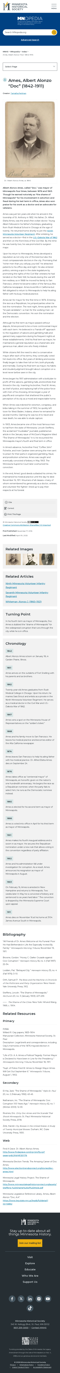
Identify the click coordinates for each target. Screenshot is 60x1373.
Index (24, 52)
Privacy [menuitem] (13, 1365)
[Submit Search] (54, 32)
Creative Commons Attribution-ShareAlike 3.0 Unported (27, 525)
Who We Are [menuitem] (30, 1275)
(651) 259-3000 (21, 1327)
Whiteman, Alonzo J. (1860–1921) (24, 601)
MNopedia (15, 52)
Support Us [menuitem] (30, 1281)
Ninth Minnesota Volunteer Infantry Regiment (25, 585)
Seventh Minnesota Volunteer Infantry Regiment (27, 594)
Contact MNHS (38, 1327)
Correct (11, 508)
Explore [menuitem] (30, 1263)
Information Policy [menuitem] (27, 1365)
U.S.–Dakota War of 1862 (45, 237)
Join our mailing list (30, 1243)
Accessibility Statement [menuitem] (42, 1367)
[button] (54, 7)
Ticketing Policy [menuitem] (43, 1365)
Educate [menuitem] (30, 1269)
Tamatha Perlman (18, 93)
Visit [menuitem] (30, 1257)
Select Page (11, 66)
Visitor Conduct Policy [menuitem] (20, 1367)
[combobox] (30, 32)
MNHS (6, 52)
